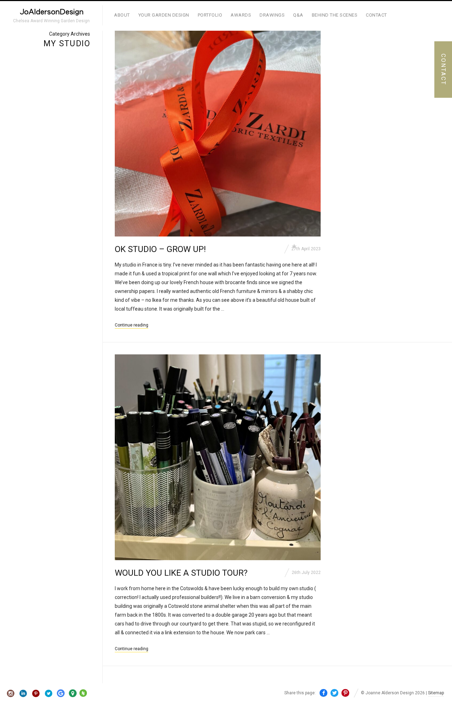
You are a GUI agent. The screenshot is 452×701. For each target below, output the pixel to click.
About (122, 15)
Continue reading (131, 325)
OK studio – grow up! (160, 249)
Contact (376, 15)
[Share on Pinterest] (345, 693)
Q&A (298, 15)
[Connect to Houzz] (83, 695)
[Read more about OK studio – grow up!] (218, 133)
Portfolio (210, 15)
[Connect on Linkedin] (23, 693)
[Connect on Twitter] (48, 693)
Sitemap (436, 692)
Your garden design (163, 15)
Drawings (272, 15)
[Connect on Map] (73, 693)
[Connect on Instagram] (10, 693)
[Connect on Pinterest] (36, 693)
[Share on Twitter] (334, 693)
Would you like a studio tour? (181, 573)
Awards (241, 15)
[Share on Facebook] (323, 693)
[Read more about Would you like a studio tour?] (218, 457)
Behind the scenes (335, 15)
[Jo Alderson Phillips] (51, 13)
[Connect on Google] (61, 693)
